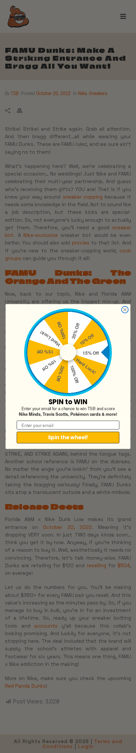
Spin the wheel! (68, 437)
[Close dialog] (124, 309)
